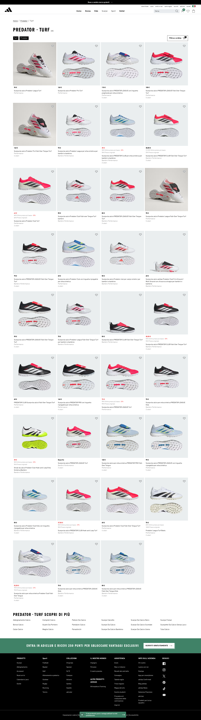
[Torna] (8, 10)
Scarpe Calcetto (107, 620)
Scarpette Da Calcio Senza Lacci (173, 625)
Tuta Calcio (164, 629)
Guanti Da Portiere (49, 625)
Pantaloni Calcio (78, 625)
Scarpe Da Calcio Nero (140, 620)
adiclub (182, 6)
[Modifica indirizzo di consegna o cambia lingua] (193, 6)
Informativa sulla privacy (103, 715)
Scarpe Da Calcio (108, 625)
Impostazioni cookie (70, 715)
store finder (145, 6)
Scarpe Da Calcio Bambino (112, 629)
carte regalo (168, 6)
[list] (90, 38)
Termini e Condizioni (120, 715)
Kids (96, 11)
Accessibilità (133, 715)
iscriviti (176, 6)
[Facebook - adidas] (173, 664)
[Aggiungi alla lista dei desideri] (52, 46)
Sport (113, 11)
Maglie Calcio (47, 629)
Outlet (122, 11)
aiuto (151, 6)
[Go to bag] (193, 11)
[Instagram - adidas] (173, 670)
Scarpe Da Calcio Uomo (140, 629)
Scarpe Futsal (166, 620)
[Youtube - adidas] (173, 695)
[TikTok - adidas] (173, 689)
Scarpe (104, 11)
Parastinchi (76, 629)
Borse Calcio (18, 625)
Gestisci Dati (82, 715)
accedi (189, 6)
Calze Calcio (18, 629)
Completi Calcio (48, 620)
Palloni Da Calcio (79, 620)
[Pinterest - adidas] (173, 683)
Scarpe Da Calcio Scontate (141, 625)
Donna (88, 11)
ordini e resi (159, 6)
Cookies (91, 715)
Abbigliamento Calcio (21, 620)
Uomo (78, 11)
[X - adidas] (173, 676)
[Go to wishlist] (188, 11)
